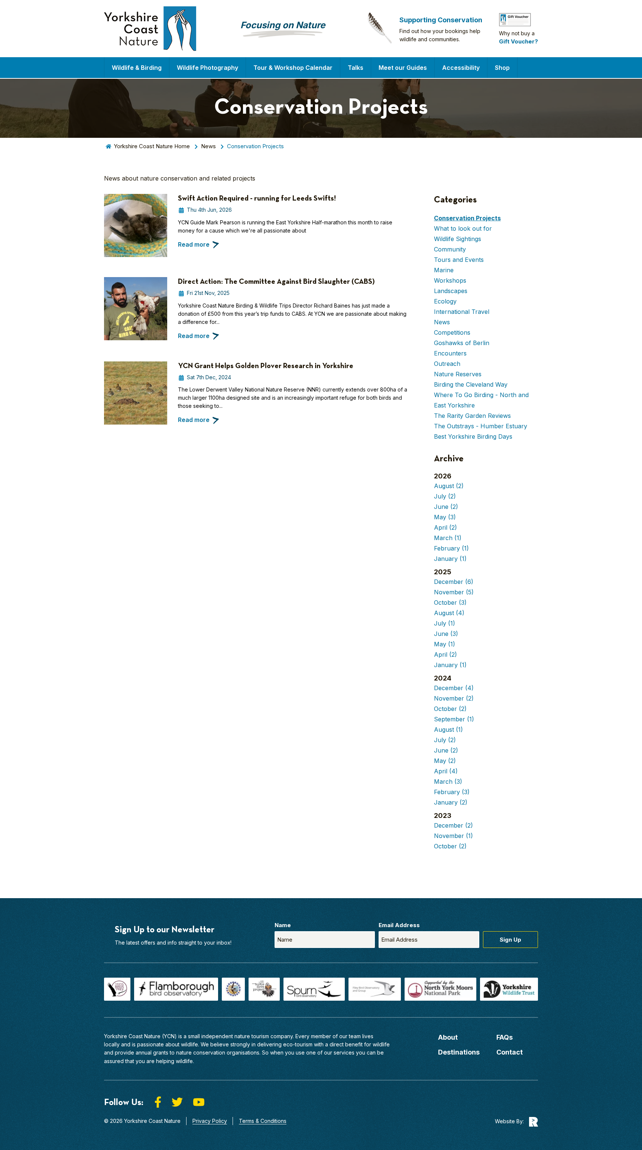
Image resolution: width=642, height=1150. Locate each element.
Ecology (445, 301)
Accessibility (461, 67)
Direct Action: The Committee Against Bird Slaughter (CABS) (276, 281)
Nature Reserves (458, 374)
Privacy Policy (209, 1121)
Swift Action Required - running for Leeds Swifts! (257, 198)
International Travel (461, 311)
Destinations (459, 1052)
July (445, 496)
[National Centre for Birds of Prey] (117, 989)
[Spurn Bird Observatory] (314, 989)
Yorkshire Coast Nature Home (152, 146)
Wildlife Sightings (457, 239)
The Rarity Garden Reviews (472, 415)
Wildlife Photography (207, 67)
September (454, 719)
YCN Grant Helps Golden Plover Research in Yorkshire (265, 365)
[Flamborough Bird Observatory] (176, 989)
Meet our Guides (403, 67)
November (454, 592)
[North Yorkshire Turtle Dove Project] (264, 989)
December (453, 581)
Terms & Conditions (262, 1121)
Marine (444, 270)
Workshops (450, 280)
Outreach (447, 363)
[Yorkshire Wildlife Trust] (509, 989)
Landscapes (450, 291)
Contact (509, 1052)
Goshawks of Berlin (461, 343)
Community (450, 249)
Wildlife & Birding (137, 67)
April (445, 527)
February (451, 548)
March (447, 538)
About (448, 1037)
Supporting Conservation (440, 20)
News (208, 146)
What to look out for (463, 228)
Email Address (399, 925)
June (446, 506)
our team (350, 1036)
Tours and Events (459, 259)
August (449, 486)
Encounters (450, 353)
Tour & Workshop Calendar (293, 67)
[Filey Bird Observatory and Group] (374, 989)
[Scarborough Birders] (233, 989)
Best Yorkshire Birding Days (473, 436)
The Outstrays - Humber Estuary (480, 426)
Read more (194, 244)
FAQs (504, 1037)
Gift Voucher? (518, 41)
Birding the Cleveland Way (471, 384)
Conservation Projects (467, 218)
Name (283, 925)
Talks (355, 67)
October (450, 602)
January (450, 558)
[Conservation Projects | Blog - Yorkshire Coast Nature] (150, 28)
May (445, 517)
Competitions (452, 332)
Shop (502, 67)
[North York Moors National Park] (441, 989)
